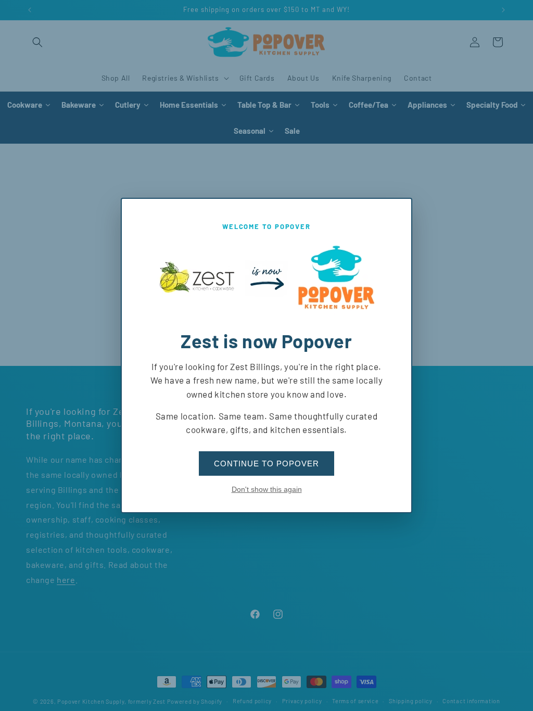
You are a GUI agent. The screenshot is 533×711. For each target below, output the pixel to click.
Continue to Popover (266, 463)
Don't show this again (267, 489)
